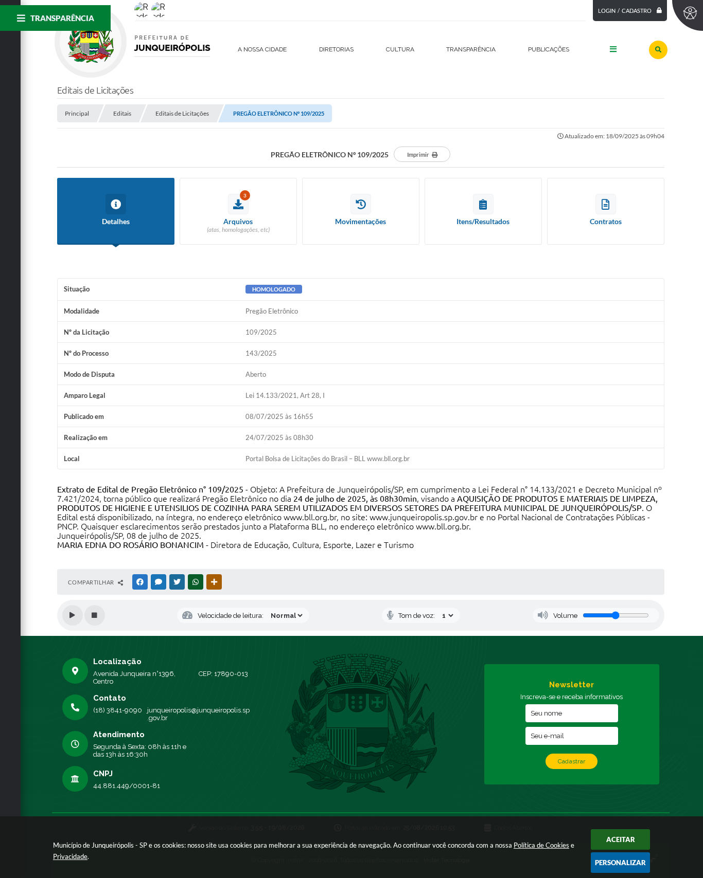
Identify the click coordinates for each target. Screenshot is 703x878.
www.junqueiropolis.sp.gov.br (424, 517)
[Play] (72, 615)
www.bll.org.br (310, 517)
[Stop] (94, 615)
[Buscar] (658, 50)
